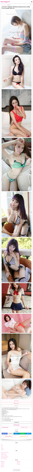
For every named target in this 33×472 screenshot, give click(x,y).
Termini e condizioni (3, 458)
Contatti (2, 448)
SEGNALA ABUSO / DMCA (24, 436)
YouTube (3, 466)
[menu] (24, 1)
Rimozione (2, 449)
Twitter (3, 464)
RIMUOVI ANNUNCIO (9, 436)
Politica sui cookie (3, 453)
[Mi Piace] (30, 5)
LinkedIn (19, 461)
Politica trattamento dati (4, 457)
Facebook (3, 461)
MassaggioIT (5, 1)
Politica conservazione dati (4, 456)
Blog (1, 444)
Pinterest (19, 464)
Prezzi (2, 445)
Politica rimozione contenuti (4, 452)
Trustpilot (3, 465)
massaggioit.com (16, 469)
